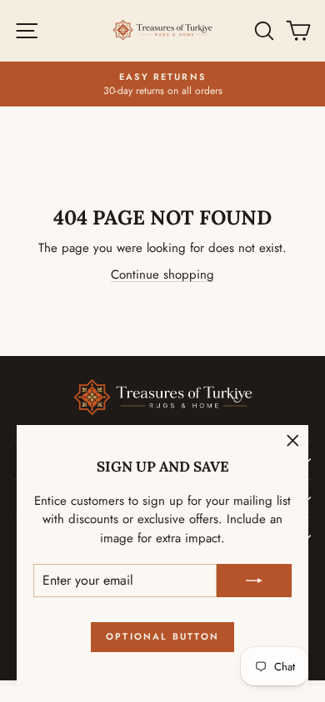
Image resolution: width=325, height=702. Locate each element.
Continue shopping (162, 274)
